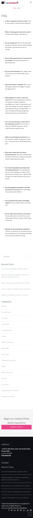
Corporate (4, 318)
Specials (3, 366)
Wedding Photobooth (7, 396)
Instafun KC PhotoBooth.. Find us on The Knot (14, 295)
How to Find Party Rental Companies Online (14, 269)
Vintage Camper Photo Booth (10, 390)
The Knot (4, 378)
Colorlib (10, 508)
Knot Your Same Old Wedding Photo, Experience (15, 289)
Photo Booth (5, 354)
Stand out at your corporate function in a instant (15, 283)
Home (14, 8)
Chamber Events (6, 312)
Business (4, 306)
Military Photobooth (7, 342)
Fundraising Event (6, 330)
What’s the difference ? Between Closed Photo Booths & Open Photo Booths (15, 276)
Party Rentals (5, 348)
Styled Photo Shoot (7, 372)
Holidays (4, 336)
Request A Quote (16, 427)
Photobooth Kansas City (8, 360)
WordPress (23, 508)
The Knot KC (5, 384)
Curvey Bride (5, 324)
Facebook (6, 455)
